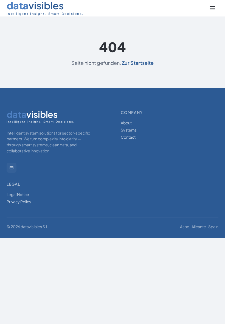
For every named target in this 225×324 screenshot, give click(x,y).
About (126, 122)
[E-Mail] (11, 168)
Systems (129, 129)
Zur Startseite (138, 63)
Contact (128, 137)
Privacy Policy (19, 201)
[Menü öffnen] (212, 8)
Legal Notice (18, 194)
